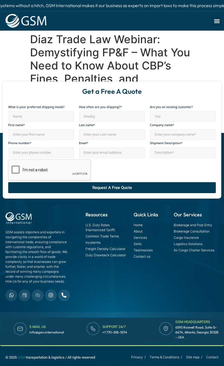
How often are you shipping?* (100, 107)
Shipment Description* (166, 143)
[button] (216, 20)
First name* (16, 125)
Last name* (87, 125)
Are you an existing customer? (171, 107)
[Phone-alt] (64, 295)
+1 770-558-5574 (114, 332)
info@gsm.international (47, 332)
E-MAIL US (38, 327)
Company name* (162, 125)
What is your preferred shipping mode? (36, 107)
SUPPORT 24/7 (114, 327)
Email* (83, 143)
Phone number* (19, 143)
